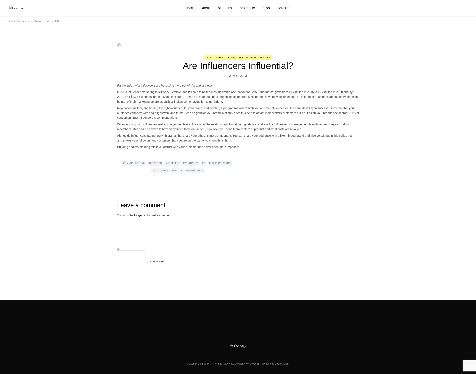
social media (160, 171)
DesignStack (282, 363)
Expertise (242, 57)
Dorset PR (155, 163)
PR (203, 163)
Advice (22, 21)
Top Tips (177, 171)
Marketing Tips (260, 57)
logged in (140, 215)
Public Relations (220, 163)
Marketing (172, 163)
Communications (134, 163)
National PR (191, 163)
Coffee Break (225, 57)
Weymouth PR (195, 171)
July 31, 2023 (238, 75)
